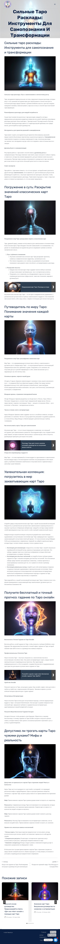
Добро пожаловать (43, 936)
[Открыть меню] (54, 4)
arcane (10, 917)
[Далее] (55, 902)
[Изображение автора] (5, 917)
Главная (43, 932)
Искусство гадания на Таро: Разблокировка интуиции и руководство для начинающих (15, 864)
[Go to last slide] (4, 902)
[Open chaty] (56, 940)
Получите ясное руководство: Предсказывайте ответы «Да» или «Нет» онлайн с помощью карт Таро (14, 909)
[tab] (26, 923)
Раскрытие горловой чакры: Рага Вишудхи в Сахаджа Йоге (45, 864)
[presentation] (15, 891)
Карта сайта (43, 940)
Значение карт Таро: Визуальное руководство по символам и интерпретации (44, 906)
